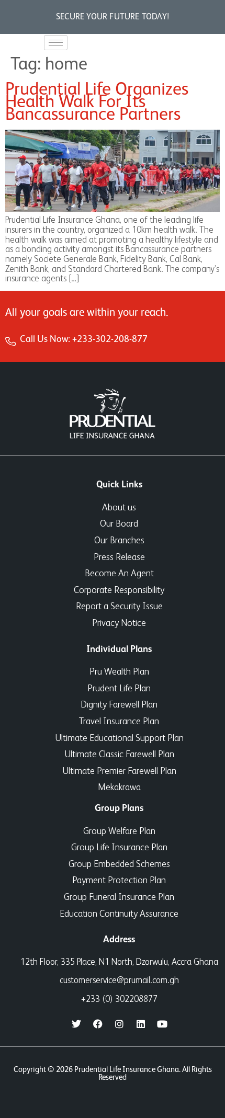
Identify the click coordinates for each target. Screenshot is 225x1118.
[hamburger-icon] (56, 42)
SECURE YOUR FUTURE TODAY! (112, 17)
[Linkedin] (140, 1023)
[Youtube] (162, 1023)
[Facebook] (97, 1023)
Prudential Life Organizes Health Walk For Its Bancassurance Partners (96, 102)
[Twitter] (76, 1023)
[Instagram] (119, 1023)
